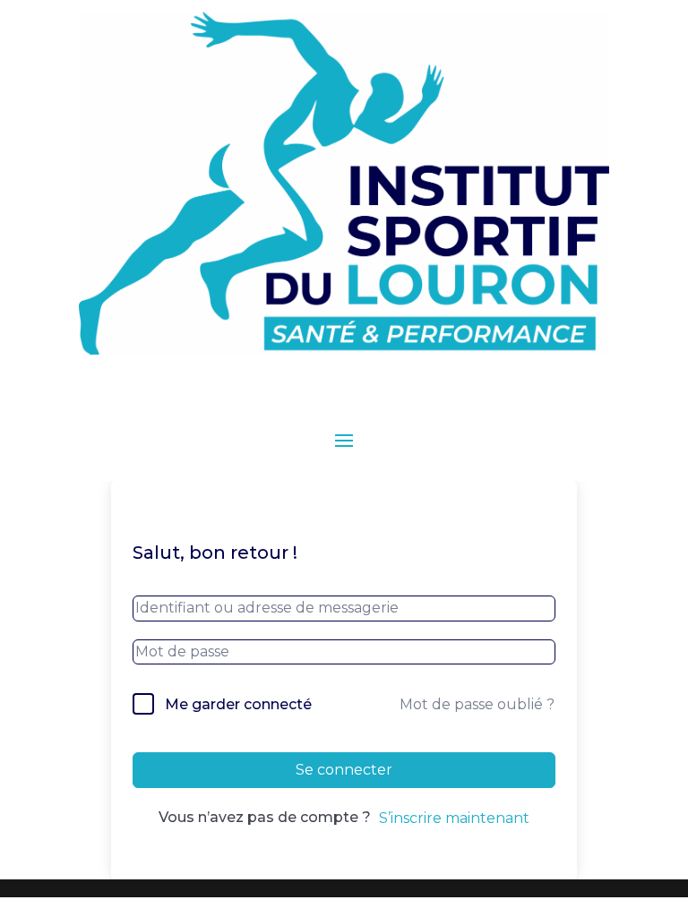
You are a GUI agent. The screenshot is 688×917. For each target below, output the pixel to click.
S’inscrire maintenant (454, 818)
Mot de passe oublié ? (477, 704)
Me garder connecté (238, 704)
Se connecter (344, 769)
